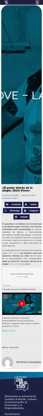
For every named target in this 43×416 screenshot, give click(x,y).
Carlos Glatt (15, 264)
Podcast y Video (10, 198)
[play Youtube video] (22, 304)
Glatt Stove (13, 253)
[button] (13, 204)
